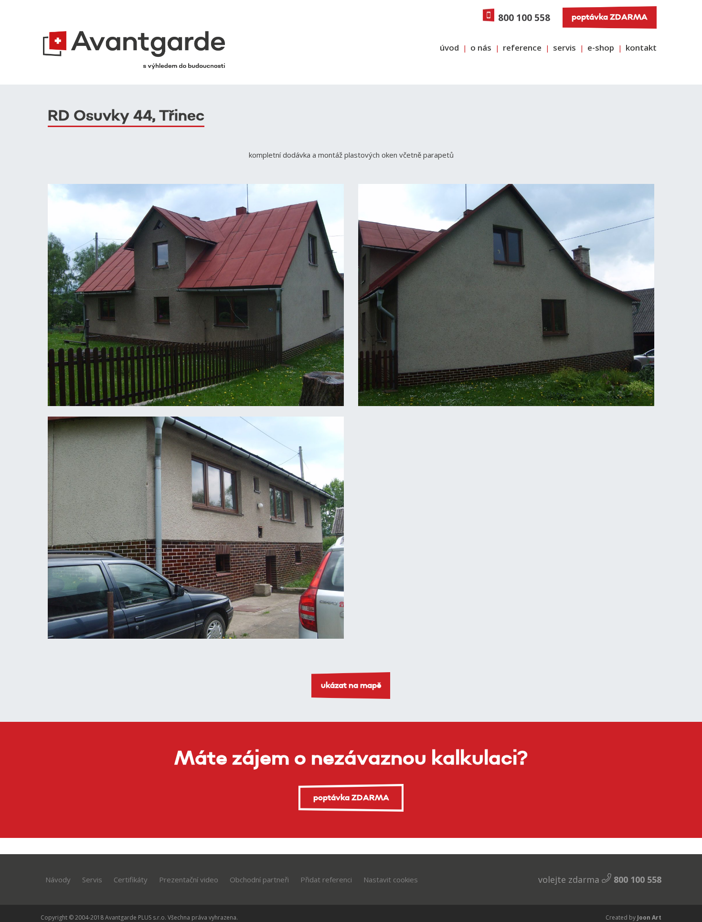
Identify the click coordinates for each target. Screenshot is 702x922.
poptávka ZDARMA (610, 17)
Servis (92, 879)
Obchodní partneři (259, 879)
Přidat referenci (326, 879)
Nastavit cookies (390, 879)
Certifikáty (131, 879)
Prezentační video (188, 879)
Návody (58, 879)
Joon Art (648, 917)
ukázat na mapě (351, 685)
